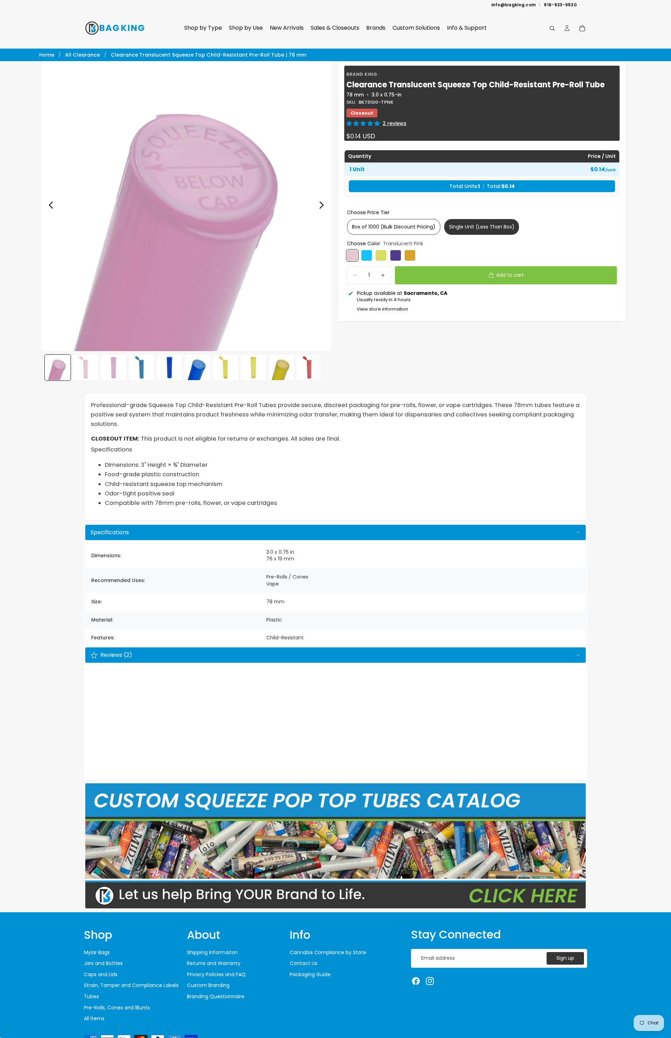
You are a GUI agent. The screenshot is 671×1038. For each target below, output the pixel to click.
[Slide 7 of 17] (225, 367)
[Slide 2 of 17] (85, 367)
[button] (363, 123)
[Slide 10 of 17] (309, 367)
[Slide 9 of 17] (281, 367)
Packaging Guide (310, 974)
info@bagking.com (513, 5)
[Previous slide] (49, 206)
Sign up (565, 957)
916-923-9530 (560, 5)
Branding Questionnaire (215, 996)
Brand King (361, 74)
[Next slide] (323, 206)
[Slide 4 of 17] (141, 367)
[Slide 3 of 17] (113, 367)
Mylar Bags (97, 952)
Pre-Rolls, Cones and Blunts (117, 1007)
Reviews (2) (116, 655)
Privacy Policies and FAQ (216, 974)
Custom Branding (208, 985)
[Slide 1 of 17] (57, 367)
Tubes (91, 996)
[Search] (552, 28)
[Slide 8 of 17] (253, 367)
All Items (94, 1018)
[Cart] (582, 28)
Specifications (110, 532)
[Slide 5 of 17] (169, 367)
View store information (382, 309)
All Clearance (82, 54)
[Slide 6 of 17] (197, 367)
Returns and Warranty (213, 963)
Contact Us (303, 963)
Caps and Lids (100, 974)
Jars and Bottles (103, 963)
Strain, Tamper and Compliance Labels (131, 985)
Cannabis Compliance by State (328, 952)
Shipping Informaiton (212, 952)
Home (46, 54)
